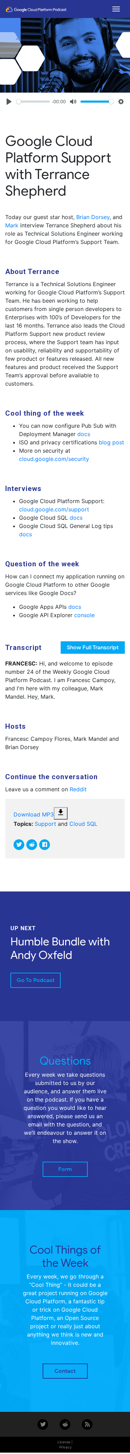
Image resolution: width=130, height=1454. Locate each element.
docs (83, 434)
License (64, 1442)
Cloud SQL (83, 823)
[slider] (33, 101)
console (84, 615)
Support (45, 823)
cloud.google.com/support (54, 509)
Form (65, 1169)
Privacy (65, 1447)
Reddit (78, 789)
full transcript (93, 647)
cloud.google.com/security (54, 458)
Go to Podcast (35, 980)
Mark (11, 225)
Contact (65, 1371)
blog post (111, 442)
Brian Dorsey (93, 217)
